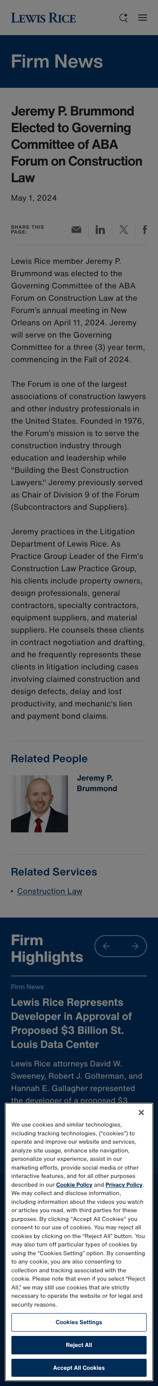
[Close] (141, 1112)
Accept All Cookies (79, 1368)
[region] (79, 1242)
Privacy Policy (124, 1185)
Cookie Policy (74, 1185)
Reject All (79, 1345)
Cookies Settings (79, 1322)
